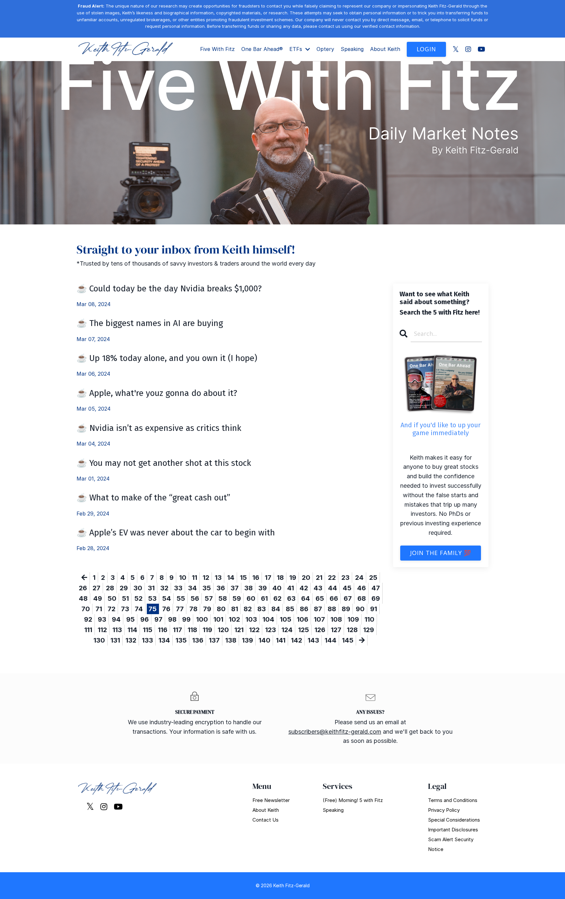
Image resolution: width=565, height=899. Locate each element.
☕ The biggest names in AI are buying (150, 323)
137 (214, 640)
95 (130, 619)
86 (304, 609)
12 (206, 577)
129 (368, 630)
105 (285, 619)
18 (280, 577)
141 (280, 640)
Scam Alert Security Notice (450, 844)
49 (97, 598)
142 (296, 640)
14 (230, 577)
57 (209, 598)
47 (375, 588)
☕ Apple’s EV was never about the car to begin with (176, 533)
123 (270, 630)
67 (348, 598)
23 (345, 577)
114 (132, 630)
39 (262, 588)
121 (239, 630)
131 (115, 640)
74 (139, 609)
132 (131, 640)
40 (277, 588)
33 (178, 588)
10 (182, 577)
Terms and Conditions (452, 800)
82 (248, 609)
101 (218, 619)
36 (220, 588)
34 (192, 588)
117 (177, 630)
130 (99, 640)
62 (277, 598)
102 (234, 619)
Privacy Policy (444, 810)
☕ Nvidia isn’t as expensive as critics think (159, 428)
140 (264, 640)
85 (290, 609)
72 (111, 609)
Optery (325, 49)
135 (181, 640)
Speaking (352, 49)
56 (195, 598)
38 (248, 588)
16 (255, 577)
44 (332, 588)
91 (373, 609)
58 (222, 598)
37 (235, 588)
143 (313, 640)
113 (117, 630)
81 (234, 609)
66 (334, 598)
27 (96, 588)
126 (320, 630)
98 (172, 619)
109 (353, 619)
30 (137, 588)
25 (373, 577)
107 (319, 619)
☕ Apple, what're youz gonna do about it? (157, 393)
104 (268, 619)
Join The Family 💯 (440, 553)
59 (236, 598)
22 (332, 577)
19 (292, 577)
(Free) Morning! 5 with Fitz (353, 800)
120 (223, 630)
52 (138, 598)
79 (207, 609)
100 (202, 619)
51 (125, 598)
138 (230, 640)
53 (152, 598)
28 (110, 588)
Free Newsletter (271, 800)
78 (193, 609)
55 (181, 598)
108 (336, 619)
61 (264, 598)
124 (287, 630)
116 (162, 630)
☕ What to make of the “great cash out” (153, 498)
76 (166, 609)
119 (207, 630)
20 (306, 577)
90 (360, 609)
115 (147, 630)
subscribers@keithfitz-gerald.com (334, 731)
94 (116, 619)
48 (83, 598)
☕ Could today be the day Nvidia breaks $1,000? (169, 289)
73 (125, 609)
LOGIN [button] (427, 49)
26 (83, 588)
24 (359, 577)
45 (347, 588)
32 (164, 588)
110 (369, 619)
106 (302, 619)
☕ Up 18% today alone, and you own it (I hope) (167, 358)
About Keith (385, 49)
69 (375, 598)
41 (290, 588)
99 (186, 619)
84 (275, 609)
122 (254, 630)
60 (251, 598)
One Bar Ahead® (262, 49)
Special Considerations (454, 820)
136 (197, 640)
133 (147, 640)
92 (88, 619)
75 (152, 609)
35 (206, 588)
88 (332, 609)
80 (221, 609)
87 (318, 609)
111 (88, 630)
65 (320, 598)
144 (330, 640)
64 (305, 598)
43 (318, 588)
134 (164, 640)
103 (251, 619)
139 (247, 640)
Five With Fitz (217, 49)
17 (268, 577)
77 (180, 609)
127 (336, 630)
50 (112, 598)
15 (243, 577)
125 (303, 630)
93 (102, 619)
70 (85, 609)
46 (361, 588)
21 (319, 577)
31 (151, 588)
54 (166, 598)
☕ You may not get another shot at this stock (164, 463)
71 (98, 609)
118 (192, 630)
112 (102, 630)
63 (291, 598)
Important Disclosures (453, 829)
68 (361, 598)
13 (218, 577)
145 (347, 640)
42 (304, 588)
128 (352, 630)
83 (261, 609)
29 (124, 588)
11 (194, 577)
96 (144, 619)
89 (346, 609)
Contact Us (265, 820)
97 (158, 619)
